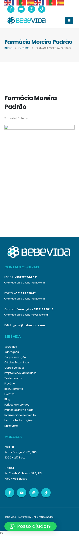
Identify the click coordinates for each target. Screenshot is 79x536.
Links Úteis (11, 426)
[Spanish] (30, 2)
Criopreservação (15, 357)
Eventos (9, 394)
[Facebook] (10, 9)
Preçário (9, 383)
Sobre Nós (10, 346)
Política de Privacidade (18, 410)
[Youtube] (21, 9)
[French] (15, 2)
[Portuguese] (23, 2)
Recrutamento (13, 389)
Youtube (21, 492)
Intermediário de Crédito (20, 415)
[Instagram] (31, 9)
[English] (8, 2)
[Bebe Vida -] (26, 20)
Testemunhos (13, 378)
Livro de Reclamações (18, 420)
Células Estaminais (17, 362)
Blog (7, 399)
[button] (30, 526)
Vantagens (11, 352)
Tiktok (46, 492)
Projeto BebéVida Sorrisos (20, 373)
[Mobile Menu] (69, 20)
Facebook (9, 492)
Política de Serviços (16, 404)
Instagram (34, 492)
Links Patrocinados (43, 517)
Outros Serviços (14, 368)
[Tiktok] (41, 9)
